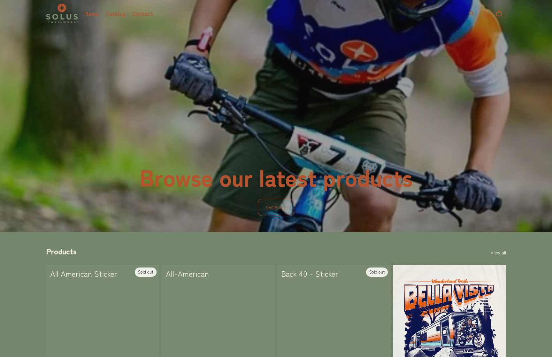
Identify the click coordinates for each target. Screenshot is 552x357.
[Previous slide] (402, 335)
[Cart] (499, 13)
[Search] (471, 13)
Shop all (276, 207)
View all (498, 252)
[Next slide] (496, 335)
